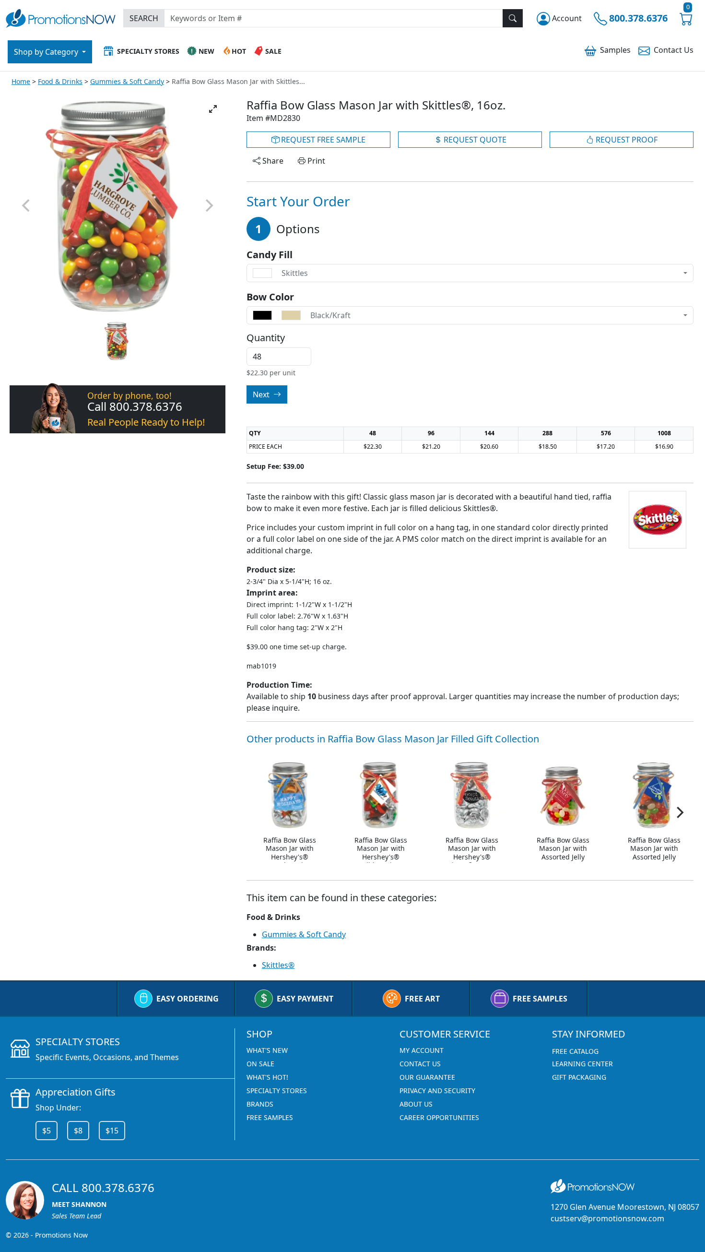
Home (21, 81)
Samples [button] (615, 50)
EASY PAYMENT (305, 998)
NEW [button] (206, 51)
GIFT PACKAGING (579, 1077)
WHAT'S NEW (267, 1050)
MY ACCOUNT (422, 1050)
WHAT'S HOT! (267, 1077)
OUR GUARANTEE (427, 1077)
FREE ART (422, 998)
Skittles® (278, 965)
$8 (78, 1130)
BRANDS (260, 1104)
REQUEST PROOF (626, 139)
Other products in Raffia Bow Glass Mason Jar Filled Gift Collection (393, 738)
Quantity (266, 338)
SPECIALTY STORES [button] (148, 51)
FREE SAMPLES (540, 998)
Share (271, 160)
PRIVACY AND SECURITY (437, 1090)
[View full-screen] (213, 109)
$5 (46, 1130)
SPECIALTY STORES (277, 1090)
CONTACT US (420, 1063)
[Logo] (61, 17)
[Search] (513, 18)
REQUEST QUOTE (474, 139)
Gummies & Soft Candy (127, 81)
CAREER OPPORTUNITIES (439, 1117)
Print (315, 160)
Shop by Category (47, 52)
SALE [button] (273, 51)
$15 (112, 1130)
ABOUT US (416, 1104)
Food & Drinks (60, 81)
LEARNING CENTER (582, 1063)
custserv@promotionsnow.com (607, 1218)
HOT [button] (239, 51)
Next (262, 394)
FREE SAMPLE (322, 139)
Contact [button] (673, 50)
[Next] (679, 812)
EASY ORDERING (187, 998)
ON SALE (260, 1063)
